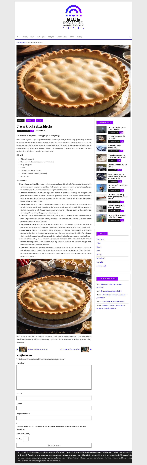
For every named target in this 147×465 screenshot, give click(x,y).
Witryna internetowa (23, 414)
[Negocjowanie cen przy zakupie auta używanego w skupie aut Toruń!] (101, 177)
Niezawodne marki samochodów (114, 147)
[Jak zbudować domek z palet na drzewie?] (101, 188)
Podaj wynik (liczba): (23, 434)
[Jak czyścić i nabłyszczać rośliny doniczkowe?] (101, 218)
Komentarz (20, 363)
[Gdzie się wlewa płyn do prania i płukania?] (101, 208)
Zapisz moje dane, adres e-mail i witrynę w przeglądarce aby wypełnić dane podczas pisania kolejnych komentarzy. (51, 428)
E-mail (19, 404)
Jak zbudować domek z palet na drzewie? (118, 186)
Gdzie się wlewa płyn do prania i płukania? (116, 207)
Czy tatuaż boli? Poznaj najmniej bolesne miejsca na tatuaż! (117, 197)
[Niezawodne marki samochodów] (101, 148)
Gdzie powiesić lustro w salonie (70, 349)
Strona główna (21, 42)
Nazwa (19, 394)
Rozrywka (51, 37)
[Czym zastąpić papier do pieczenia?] (101, 139)
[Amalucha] (17, 36)
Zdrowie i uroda (62, 37)
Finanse (98, 247)
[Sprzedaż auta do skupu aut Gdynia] (101, 167)
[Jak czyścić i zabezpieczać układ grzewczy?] (101, 130)
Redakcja (79, 37)
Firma (72, 37)
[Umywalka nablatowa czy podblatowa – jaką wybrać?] (101, 158)
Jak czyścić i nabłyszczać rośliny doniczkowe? (117, 216)
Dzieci (32, 37)
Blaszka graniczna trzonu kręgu (38, 349)
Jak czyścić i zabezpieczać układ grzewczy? (117, 128)
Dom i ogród (41, 37)
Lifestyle (24, 37)
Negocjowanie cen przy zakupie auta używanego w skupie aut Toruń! (117, 176)
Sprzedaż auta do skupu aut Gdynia (117, 166)
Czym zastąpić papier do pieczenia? (116, 137)
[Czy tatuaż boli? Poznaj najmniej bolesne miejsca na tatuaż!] (101, 197)
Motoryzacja (100, 258)
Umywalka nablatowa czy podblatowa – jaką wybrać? (117, 156)
